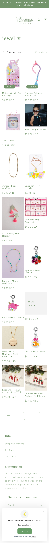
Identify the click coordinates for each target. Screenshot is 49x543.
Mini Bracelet (33, 303)
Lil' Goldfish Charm (35, 352)
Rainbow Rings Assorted (32, 220)
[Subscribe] (40, 505)
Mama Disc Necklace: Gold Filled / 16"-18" (10, 354)
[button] (3, 20)
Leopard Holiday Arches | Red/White (12, 391)
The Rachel (8, 140)
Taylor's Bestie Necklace (10, 187)
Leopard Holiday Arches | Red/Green (35, 394)
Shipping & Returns (14, 443)
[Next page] (24, 420)
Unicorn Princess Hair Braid (34, 94)
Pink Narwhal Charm (13, 317)
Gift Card (9, 450)
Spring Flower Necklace (32, 187)
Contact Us (10, 456)
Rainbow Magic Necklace (10, 282)
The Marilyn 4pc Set (35, 129)
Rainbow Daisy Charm (32, 271)
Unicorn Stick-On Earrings (11, 94)
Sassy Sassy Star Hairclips (10, 234)
